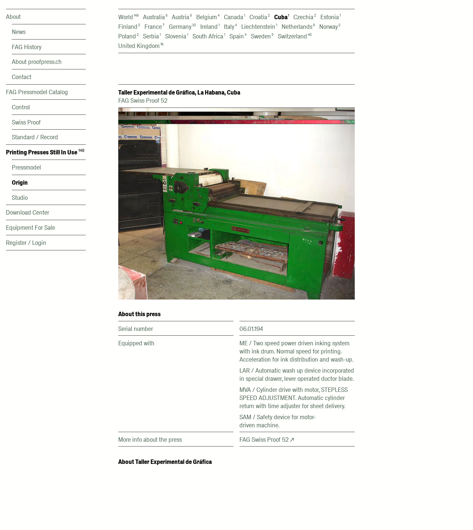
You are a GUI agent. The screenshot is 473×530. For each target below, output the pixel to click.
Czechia (304, 17)
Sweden (262, 36)
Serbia (152, 36)
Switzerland (295, 36)
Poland (128, 36)
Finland (129, 27)
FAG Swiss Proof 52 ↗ (266, 439)
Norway (329, 27)
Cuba (281, 17)
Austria (182, 17)
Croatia (259, 17)
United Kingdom (140, 46)
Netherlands (298, 27)
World (128, 17)
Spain (237, 36)
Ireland (210, 27)
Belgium (208, 17)
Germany (182, 27)
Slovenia (176, 36)
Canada (234, 17)
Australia (155, 17)
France (154, 27)
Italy (230, 27)
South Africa (209, 36)
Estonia (330, 17)
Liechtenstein (259, 27)
